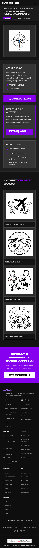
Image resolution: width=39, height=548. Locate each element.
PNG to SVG (25, 450)
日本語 (34, 527)
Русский (26, 527)
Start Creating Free (20, 375)
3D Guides (25, 492)
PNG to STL (25, 485)
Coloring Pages (27, 408)
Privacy (6, 509)
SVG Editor (25, 435)
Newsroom (7, 505)
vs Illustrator (9, 477)
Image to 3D (26, 477)
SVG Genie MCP (8, 418)
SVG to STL (25, 488)
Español (29, 524)
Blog (23, 416)
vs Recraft (7, 492)
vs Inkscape (7, 481)
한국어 (16, 531)
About (5, 501)
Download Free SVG (19, 98)
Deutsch (28, 520)
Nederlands (20, 524)
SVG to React (26, 457)
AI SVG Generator (10, 404)
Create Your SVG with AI (19, 132)
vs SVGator (7, 485)
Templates (25, 412)
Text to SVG (26, 446)
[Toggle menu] (34, 3)
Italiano (17, 527)
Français (9, 524)
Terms (5, 513)
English (20, 520)
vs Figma (6, 488)
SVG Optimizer (26, 453)
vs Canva (6, 473)
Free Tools (25, 404)
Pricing (5, 422)
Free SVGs (13, 9)
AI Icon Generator (10, 408)
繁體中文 (22, 531)
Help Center (26, 420)
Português (7, 527)
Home (5, 9)
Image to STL (26, 481)
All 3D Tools (26, 473)
